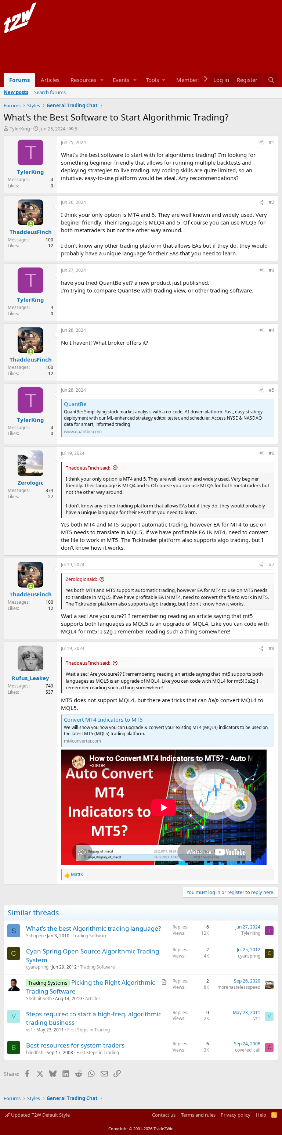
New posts (16, 92)
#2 (271, 202)
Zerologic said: (81, 579)
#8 (271, 648)
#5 (271, 390)
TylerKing (20, 128)
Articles (50, 79)
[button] (102, 80)
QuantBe (75, 403)
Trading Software (90, 936)
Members (188, 79)
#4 (271, 330)
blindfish (34, 1052)
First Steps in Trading (88, 1030)
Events (121, 79)
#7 (271, 564)
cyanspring (37, 967)
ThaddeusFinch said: (88, 467)
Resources (83, 79)
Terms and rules (198, 1114)
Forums (19, 79)
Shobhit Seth (39, 998)
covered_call (247, 1050)
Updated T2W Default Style (40, 1114)
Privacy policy (235, 1114)
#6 (271, 453)
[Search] (271, 80)
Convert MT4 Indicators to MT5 (103, 719)
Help (261, 1114)
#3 (271, 270)
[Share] (261, 143)
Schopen (35, 936)
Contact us (164, 1114)
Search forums (50, 92)
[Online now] (30, 223)
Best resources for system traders (75, 1045)
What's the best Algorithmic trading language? (93, 928)
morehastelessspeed (238, 987)
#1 (271, 142)
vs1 (29, 1030)
